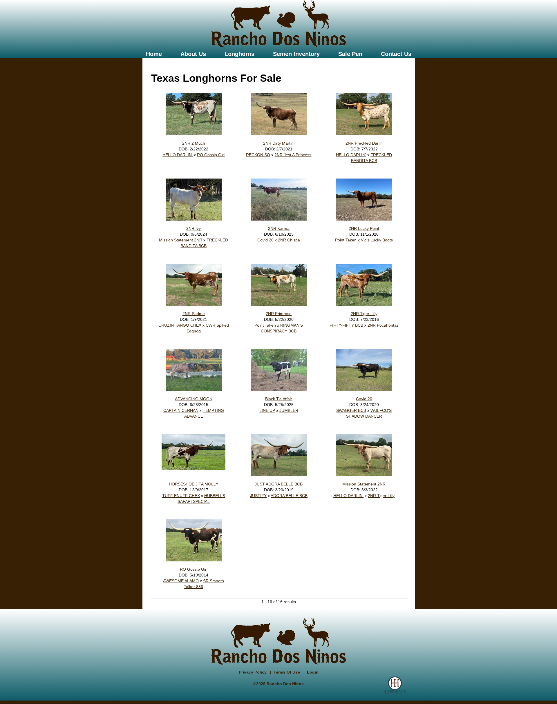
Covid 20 (265, 240)
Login (313, 672)
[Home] (278, 24)
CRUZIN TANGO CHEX (179, 325)
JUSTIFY (258, 495)
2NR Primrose (279, 313)
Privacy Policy (253, 672)
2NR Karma (279, 228)
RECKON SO (258, 154)
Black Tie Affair (278, 398)
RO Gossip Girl (211, 154)
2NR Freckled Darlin (364, 143)
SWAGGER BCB (351, 410)
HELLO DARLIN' (177, 154)
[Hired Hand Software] (395, 685)
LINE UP (267, 410)
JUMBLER (288, 410)
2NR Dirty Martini (278, 143)
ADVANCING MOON (193, 398)
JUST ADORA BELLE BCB (279, 484)
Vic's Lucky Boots (377, 240)
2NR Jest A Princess (292, 154)
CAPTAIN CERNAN (180, 410)
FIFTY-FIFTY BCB (346, 325)
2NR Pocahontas (383, 325)
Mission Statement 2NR (180, 240)
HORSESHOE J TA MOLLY (193, 484)
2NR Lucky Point (364, 228)
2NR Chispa (289, 240)
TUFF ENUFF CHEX (181, 495)
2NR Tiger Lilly (364, 313)
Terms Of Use (287, 672)
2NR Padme (193, 313)
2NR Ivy (193, 228)
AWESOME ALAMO (181, 581)
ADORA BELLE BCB (289, 495)
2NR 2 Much (193, 143)
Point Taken (346, 240)
